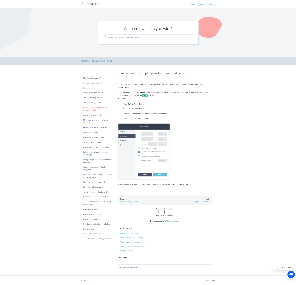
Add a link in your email (92, 214)
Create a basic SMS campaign (131, 238)
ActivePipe (85, 61)
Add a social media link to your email (97, 239)
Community (210, 280)
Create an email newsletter (130, 242)
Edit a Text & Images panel (93, 187)
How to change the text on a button (96, 224)
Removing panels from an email (95, 127)
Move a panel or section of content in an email (97, 121)
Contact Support (206, 4)
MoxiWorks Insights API (92, 78)
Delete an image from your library (95, 182)
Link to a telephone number (93, 234)
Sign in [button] (193, 4)
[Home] (90, 5)
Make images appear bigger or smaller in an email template (97, 176)
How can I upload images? (93, 142)
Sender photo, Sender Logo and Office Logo (95, 153)
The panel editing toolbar (92, 98)
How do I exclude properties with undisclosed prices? (95, 109)
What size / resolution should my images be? (95, 168)
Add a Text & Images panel (93, 137)
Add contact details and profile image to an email (97, 203)
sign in (125, 267)
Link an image (88, 229)
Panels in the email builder (93, 93)
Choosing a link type (91, 209)
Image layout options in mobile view (96, 197)
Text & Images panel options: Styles (96, 192)
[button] (162, 212)
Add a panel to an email (92, 115)
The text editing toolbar (92, 103)
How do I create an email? (93, 83)
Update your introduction (92, 132)
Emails (109, 61)
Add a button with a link (92, 219)
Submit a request (173, 221)
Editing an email (89, 88)
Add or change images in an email (96, 147)
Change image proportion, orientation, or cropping (97, 161)
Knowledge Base (98, 61)
